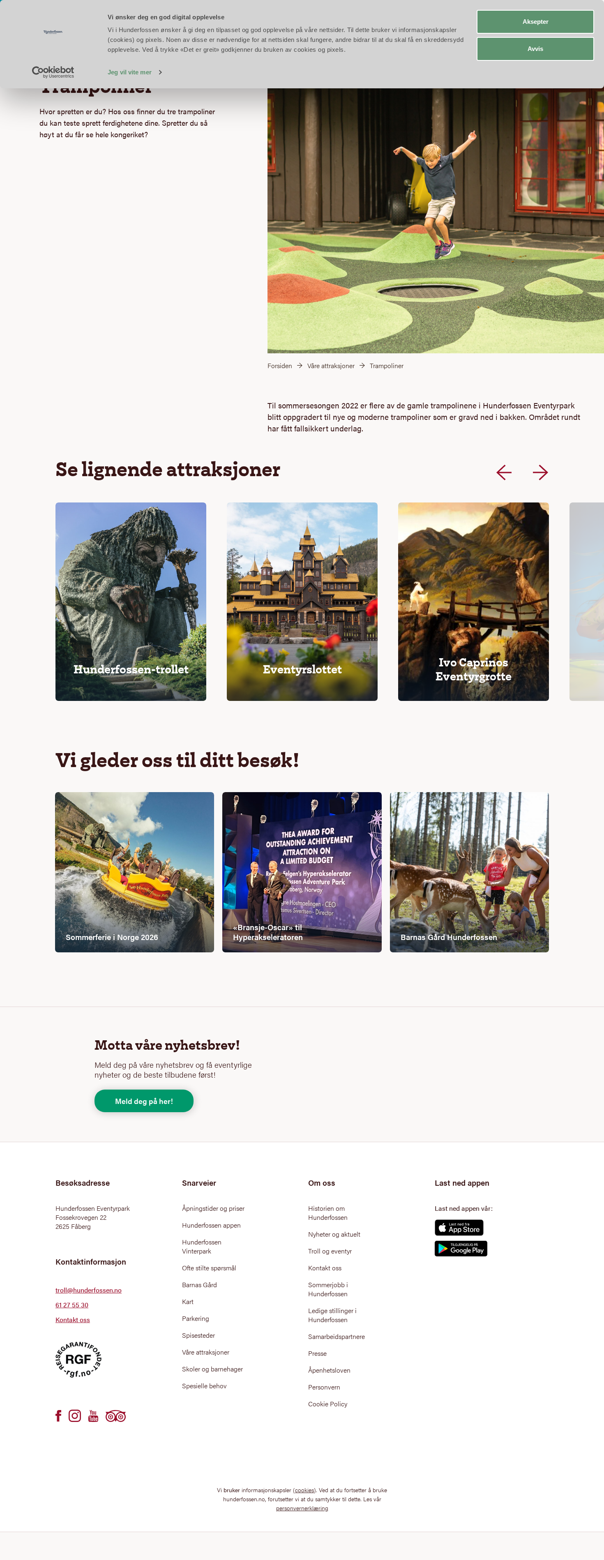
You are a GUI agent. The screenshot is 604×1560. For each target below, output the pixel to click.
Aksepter (536, 21)
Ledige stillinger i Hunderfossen (332, 1315)
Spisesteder (198, 1335)
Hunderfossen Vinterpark (201, 1246)
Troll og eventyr (330, 1251)
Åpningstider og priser (213, 1208)
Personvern (324, 1387)
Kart (188, 1301)
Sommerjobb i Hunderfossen (328, 1289)
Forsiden (279, 365)
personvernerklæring (302, 1508)
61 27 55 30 (71, 1304)
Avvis (535, 48)
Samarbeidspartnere (336, 1336)
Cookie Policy (327, 1403)
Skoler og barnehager (212, 1368)
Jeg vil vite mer (130, 72)
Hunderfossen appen (211, 1225)
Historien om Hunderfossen (328, 1213)
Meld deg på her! (144, 1101)
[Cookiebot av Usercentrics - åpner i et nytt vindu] (53, 72)
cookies (304, 1490)
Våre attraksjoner (331, 365)
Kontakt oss (72, 1319)
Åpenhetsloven (329, 1370)
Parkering (195, 1318)
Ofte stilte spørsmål (209, 1267)
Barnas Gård (199, 1284)
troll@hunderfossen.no (88, 1290)
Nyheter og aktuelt (334, 1234)
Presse (317, 1353)
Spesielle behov (204, 1385)
